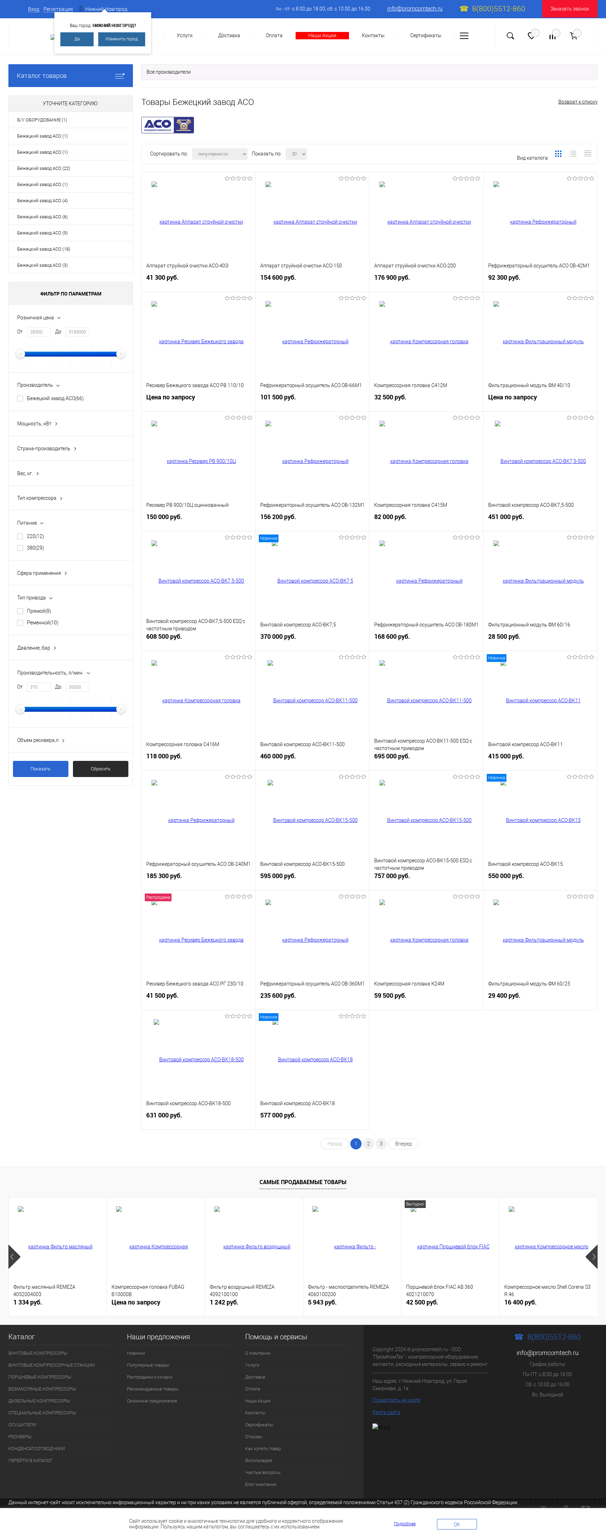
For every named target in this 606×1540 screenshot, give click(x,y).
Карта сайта (386, 1412)
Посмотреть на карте (396, 1400)
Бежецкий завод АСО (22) (43, 168)
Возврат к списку (578, 102)
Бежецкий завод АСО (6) (42, 216)
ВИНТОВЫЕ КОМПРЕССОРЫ (37, 1353)
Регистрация (58, 9)
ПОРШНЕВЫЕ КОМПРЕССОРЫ (39, 1377)
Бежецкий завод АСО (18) (43, 249)
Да (77, 38)
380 (35, 548)
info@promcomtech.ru (415, 8)
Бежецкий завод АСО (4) (42, 200)
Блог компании (260, 1484)
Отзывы (253, 1436)
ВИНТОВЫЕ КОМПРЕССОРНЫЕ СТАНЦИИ (51, 1365)
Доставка (229, 35)
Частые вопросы (263, 1472)
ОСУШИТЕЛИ (22, 1424)
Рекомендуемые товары (153, 1389)
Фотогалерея (258, 1460)
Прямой (39, 611)
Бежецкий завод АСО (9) (42, 232)
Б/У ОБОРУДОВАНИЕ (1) (42, 119)
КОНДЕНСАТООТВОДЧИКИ (36, 1448)
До (58, 331)
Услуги (185, 35)
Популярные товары (148, 1365)
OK (457, 1524)
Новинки (136, 1353)
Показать (40, 768)
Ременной (43, 622)
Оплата (274, 35)
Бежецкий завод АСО (55, 398)
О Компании (257, 1353)
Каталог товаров (42, 75)
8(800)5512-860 (498, 9)
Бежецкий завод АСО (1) (42, 136)
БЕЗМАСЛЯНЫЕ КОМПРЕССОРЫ (42, 1389)
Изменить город (122, 38)
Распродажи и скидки (149, 1377)
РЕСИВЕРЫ (20, 1436)
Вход (33, 9)
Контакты (373, 35)
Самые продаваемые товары (303, 1182)
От (20, 331)
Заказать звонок (570, 9)
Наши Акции (322, 35)
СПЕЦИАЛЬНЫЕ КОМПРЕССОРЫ (42, 1412)
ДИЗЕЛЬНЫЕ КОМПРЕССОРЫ (39, 1400)
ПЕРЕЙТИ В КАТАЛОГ (30, 1460)
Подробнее (405, 1523)
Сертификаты (426, 35)
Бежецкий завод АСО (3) (42, 265)
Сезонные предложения (152, 1400)
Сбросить (100, 768)
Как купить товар (263, 1448)
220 (35, 536)
